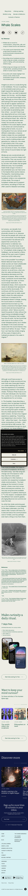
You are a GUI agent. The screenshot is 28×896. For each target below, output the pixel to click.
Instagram (4, 861)
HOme (2, 833)
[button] (17, 704)
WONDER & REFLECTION (6, 848)
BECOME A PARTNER (6, 857)
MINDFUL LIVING (5, 846)
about (3, 836)
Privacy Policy (20, 824)
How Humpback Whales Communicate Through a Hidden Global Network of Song (13, 599)
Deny (14, 463)
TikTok (3, 863)
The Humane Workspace (20, 833)
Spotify (3, 873)
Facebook (3, 866)
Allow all (14, 455)
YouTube (3, 870)
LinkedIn (3, 868)
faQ (2, 853)
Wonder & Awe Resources (18, 840)
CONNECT (3, 855)
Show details (21, 450)
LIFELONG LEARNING (6, 843)
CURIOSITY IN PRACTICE (6, 850)
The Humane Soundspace (18, 836)
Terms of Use (14, 824)
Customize (13, 459)
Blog (2, 840)
